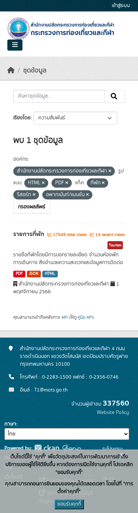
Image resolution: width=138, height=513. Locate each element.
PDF (19, 274)
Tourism (115, 245)
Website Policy (113, 412)
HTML (50, 274)
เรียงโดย (22, 118)
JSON (33, 274)
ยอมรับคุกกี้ (69, 504)
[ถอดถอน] (110, 171)
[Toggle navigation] (14, 45)
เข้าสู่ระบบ (121, 5)
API (64, 317)
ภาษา (10, 424)
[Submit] (115, 96)
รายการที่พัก (29, 234)
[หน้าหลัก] (11, 70)
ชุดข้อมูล (34, 70)
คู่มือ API (85, 317)
